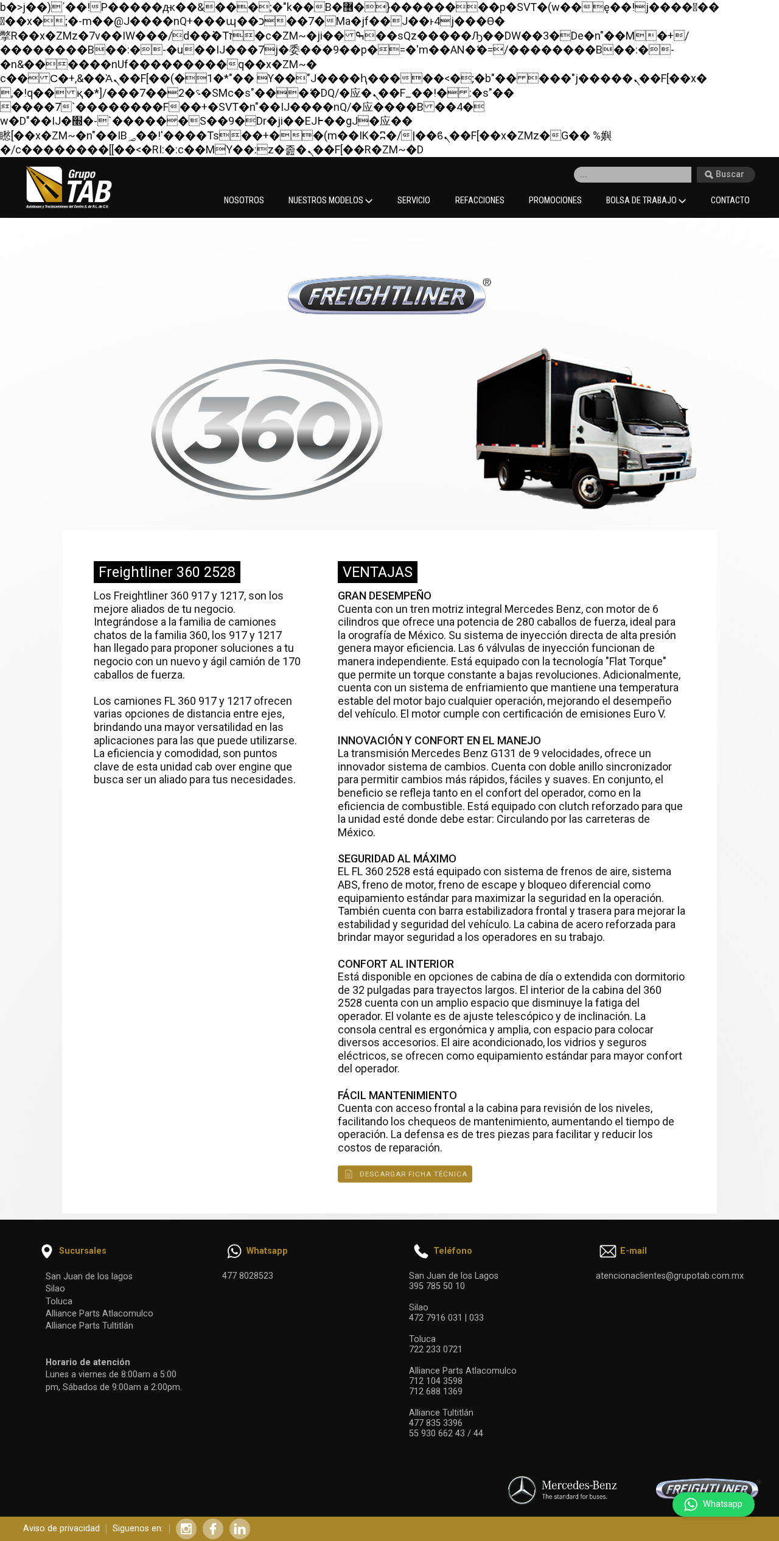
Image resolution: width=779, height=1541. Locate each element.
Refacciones (480, 200)
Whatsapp (722, 1504)
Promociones (555, 200)
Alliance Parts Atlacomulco (99, 1314)
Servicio (413, 200)
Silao (55, 1289)
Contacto (730, 200)
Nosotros (244, 200)
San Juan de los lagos (89, 1276)
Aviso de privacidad (61, 1528)
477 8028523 (247, 1276)
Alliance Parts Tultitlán (89, 1326)
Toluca (59, 1301)
